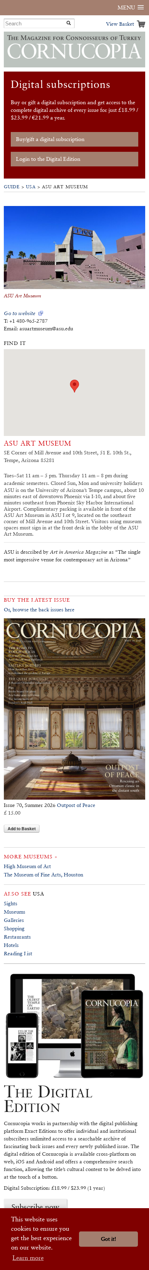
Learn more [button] (28, 1257)
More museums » (31, 856)
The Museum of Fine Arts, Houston (43, 874)
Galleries (14, 920)
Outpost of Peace (76, 805)
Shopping (14, 928)
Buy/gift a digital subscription (50, 139)
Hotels (11, 945)
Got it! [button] (108, 1239)
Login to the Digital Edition (48, 159)
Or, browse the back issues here (39, 609)
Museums (14, 912)
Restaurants (17, 937)
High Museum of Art (27, 866)
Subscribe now (35, 1206)
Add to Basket (22, 828)
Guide (12, 186)
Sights (10, 903)
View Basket (120, 24)
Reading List (18, 953)
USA (31, 186)
